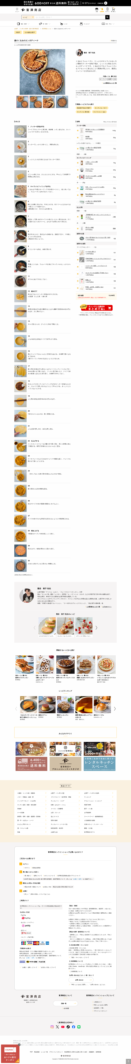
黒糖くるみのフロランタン (85, 677)
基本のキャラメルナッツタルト (65, 678)
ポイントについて (49, 876)
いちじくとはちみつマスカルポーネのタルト (106, 678)
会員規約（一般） (99, 1008)
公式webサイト (107, 607)
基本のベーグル (99, 715)
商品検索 (37, 1052)
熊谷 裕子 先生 (89, 52)
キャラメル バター (101, 108)
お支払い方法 (47, 887)
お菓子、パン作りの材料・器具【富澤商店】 (26, 28)
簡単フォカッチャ (62, 715)
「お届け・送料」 (77, 879)
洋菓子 (18, 32)
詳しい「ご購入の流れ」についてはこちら (37, 894)
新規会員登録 (36, 868)
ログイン (27, 868)
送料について (38, 876)
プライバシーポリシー (100, 1011)
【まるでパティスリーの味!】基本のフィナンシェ (28, 716)
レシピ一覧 (44, 1052)
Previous (34, 628)
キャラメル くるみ (99, 112)
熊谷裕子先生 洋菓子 (84, 108)
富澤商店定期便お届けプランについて (69, 876)
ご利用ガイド (98, 1002)
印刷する (114, 41)
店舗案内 (91, 1052)
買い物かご (28, 876)
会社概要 (66, 1008)
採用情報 (98, 1052)
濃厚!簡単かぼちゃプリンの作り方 (84, 716)
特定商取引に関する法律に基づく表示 (75, 1052)
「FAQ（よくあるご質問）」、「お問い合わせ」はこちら (87, 984)
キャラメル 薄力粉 (83, 112)
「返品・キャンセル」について (79, 957)
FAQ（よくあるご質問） (101, 1005)
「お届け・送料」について (29, 967)
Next (96, 628)
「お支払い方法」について (48, 967)
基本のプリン (42, 715)
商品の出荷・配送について (33, 887)
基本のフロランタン (21, 677)
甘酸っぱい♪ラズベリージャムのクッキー (45, 678)
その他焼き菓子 (30, 32)
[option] (42, 72)
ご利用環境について (76, 971)
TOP (31, 1052)
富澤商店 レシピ (46, 28)
